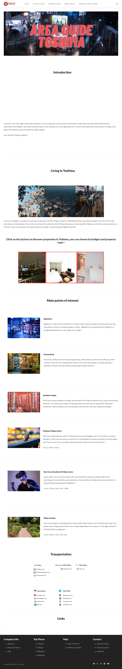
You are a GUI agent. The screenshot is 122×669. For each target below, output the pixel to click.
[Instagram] (101, 664)
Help (9, 651)
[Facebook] (94, 663)
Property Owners (14, 648)
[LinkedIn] (105, 663)
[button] (117, 3)
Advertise (100, 651)
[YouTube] (108, 663)
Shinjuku (40, 644)
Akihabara (41, 651)
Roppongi (40, 655)
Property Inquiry (103, 648)
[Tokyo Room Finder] (9, 4)
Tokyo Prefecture (73, 644)
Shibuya (40, 648)
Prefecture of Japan (74, 648)
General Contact (103, 644)
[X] (97, 663)
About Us (11, 644)
